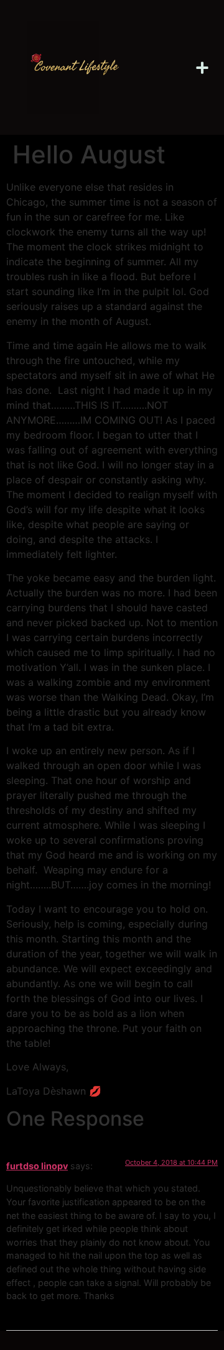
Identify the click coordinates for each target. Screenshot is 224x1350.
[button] (202, 67)
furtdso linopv (37, 1166)
